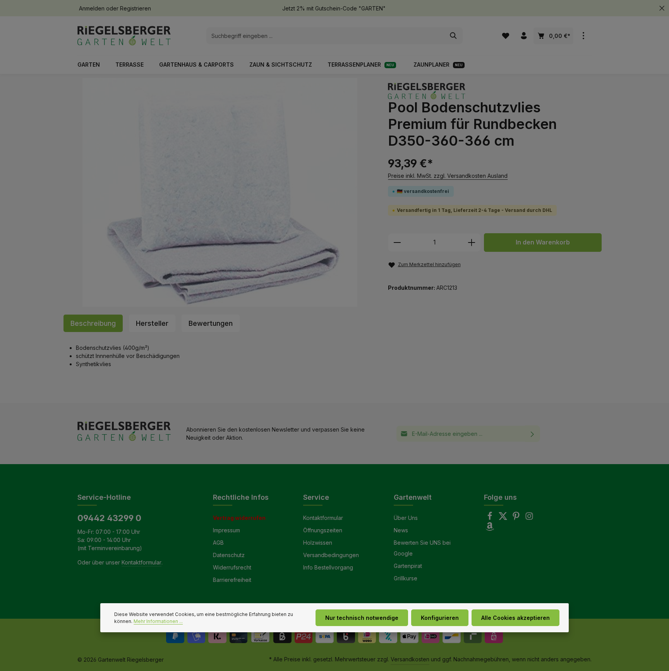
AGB (218, 542)
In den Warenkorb (543, 242)
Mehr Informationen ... (158, 621)
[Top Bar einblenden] (583, 36)
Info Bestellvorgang (328, 567)
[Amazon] (489, 528)
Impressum (226, 530)
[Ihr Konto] (523, 36)
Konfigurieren (440, 617)
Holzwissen (317, 542)
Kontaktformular (141, 562)
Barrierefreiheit (232, 579)
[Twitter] (504, 518)
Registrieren (135, 8)
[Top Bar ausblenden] (661, 8)
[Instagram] (529, 518)
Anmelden (92, 8)
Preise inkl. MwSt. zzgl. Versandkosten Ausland (448, 175)
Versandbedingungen (331, 555)
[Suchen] (453, 35)
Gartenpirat (408, 566)
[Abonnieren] (532, 433)
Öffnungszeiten (322, 530)
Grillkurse (405, 578)
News (401, 530)
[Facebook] (490, 518)
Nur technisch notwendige (361, 617)
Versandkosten (410, 659)
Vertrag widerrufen (239, 517)
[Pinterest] (517, 518)
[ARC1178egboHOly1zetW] (219, 192)
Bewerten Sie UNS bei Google (422, 548)
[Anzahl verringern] (397, 242)
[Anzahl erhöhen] (472, 242)
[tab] (93, 323)
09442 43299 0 (109, 518)
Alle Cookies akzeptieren (515, 617)
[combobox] (325, 35)
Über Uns (406, 517)
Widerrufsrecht (232, 567)
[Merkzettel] (505, 36)
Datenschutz (229, 555)
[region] (220, 192)
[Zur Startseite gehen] (124, 35)
